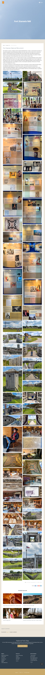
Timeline (17, 656)
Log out (17, 660)
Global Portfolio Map (19, 655)
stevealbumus (13, 45)
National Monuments (31, 582)
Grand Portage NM (6, 620)
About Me (17, 659)
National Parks (22, 646)
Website (16, 672)
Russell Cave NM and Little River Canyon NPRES (32, 620)
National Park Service (4, 655)
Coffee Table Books (4, 662)
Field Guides (18, 657)
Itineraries (3, 660)
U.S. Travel (3, 657)
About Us (21, 672)
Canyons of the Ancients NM (28, 605)
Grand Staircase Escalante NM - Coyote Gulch (12, 605)
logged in (8, 632)
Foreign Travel (3, 658)
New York (40, 582)
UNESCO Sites (3, 656)
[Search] (42, 664)
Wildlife (2, 661)
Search (31, 662)
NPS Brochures (26, 672)
